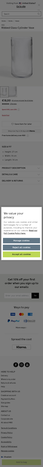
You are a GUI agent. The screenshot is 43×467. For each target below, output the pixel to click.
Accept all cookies (21, 254)
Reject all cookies (21, 247)
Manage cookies (21, 240)
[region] (21, 233)
